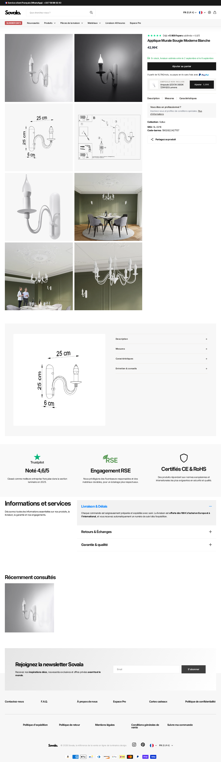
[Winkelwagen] (214, 12)
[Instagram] (134, 745)
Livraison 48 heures (115, 23)
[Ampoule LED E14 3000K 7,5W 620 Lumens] (154, 84)
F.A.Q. (44, 701)
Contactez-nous (14, 701)
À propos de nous (87, 701)
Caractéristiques (188, 98)
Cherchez (92, 12)
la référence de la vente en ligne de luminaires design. (101, 745)
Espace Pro (135, 23)
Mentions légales (105, 724)
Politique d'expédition (35, 724)
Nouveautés (33, 23)
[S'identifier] (209, 12)
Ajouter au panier (181, 66)
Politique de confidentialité (200, 701)
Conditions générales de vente (145, 726)
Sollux (156, 122)
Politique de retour (69, 724)
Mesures (169, 98)
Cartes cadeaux (158, 701)
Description (153, 98)
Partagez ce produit (165, 139)
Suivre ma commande (180, 724)
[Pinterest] (143, 745)
